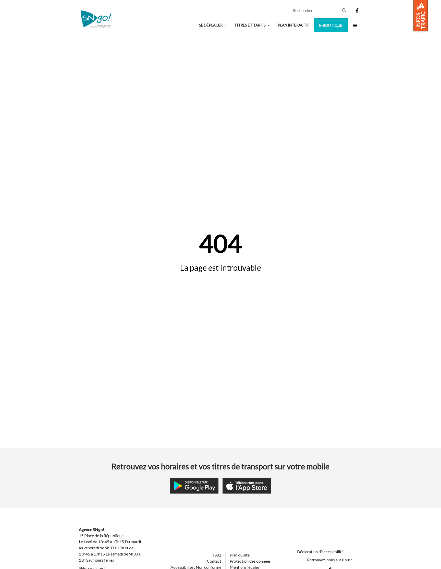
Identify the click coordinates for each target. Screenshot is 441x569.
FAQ (217, 554)
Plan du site (240, 554)
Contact (214, 561)
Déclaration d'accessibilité (320, 551)
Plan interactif (294, 25)
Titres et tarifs (250, 25)
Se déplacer (211, 25)
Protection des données (250, 561)
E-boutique (330, 25)
